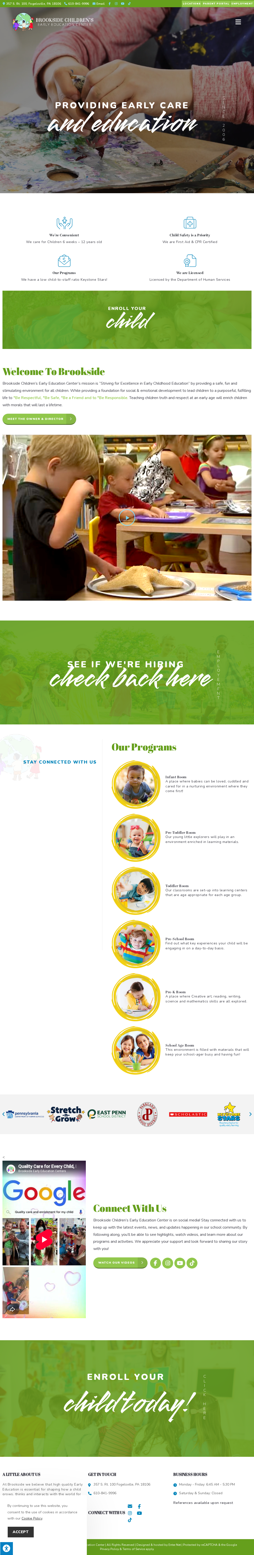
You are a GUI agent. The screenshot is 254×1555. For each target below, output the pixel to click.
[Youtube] (179, 1263)
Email (100, 4)
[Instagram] (167, 1263)
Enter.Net (174, 1545)
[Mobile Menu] (238, 22)
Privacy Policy (109, 1549)
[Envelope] (130, 1506)
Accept (21, 1531)
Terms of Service (134, 1549)
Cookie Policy (32, 1518)
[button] (127, 517)
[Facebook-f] (155, 1263)
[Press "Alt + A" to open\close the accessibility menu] (6, 1548)
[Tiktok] (192, 1263)
